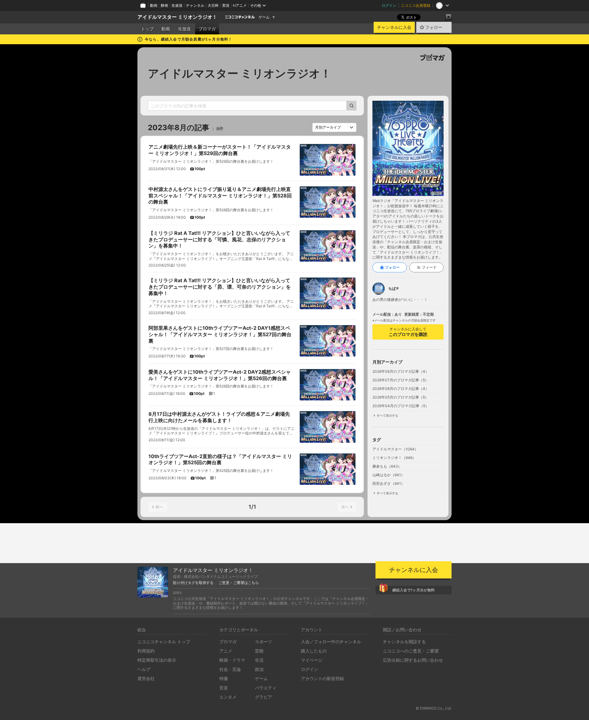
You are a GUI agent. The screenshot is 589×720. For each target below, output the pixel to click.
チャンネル (195, 5)
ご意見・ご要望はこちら (238, 583)
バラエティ (265, 687)
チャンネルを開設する (404, 641)
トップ (147, 28)
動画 (153, 5)
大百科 (213, 5)
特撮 (223, 678)
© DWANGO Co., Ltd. (434, 708)
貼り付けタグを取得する (193, 583)
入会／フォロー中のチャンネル (331, 641)
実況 (225, 5)
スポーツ (263, 641)
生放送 (177, 5)
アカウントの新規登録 (322, 678)
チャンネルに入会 (394, 27)
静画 (164, 5)
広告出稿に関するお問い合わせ (413, 660)
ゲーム (264, 17)
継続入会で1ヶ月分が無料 (413, 590)
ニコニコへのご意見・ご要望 (411, 650)
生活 (259, 660)
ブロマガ (207, 28)
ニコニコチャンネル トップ (163, 641)
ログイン (389, 5)
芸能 (259, 650)
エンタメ (228, 696)
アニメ (225, 650)
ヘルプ (143, 669)
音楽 (223, 687)
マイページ (311, 660)
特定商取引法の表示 (156, 660)
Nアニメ (240, 5)
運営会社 (146, 678)
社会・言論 (230, 669)
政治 (259, 669)
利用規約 (146, 650)
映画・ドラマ (232, 660)
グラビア (263, 696)
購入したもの (314, 650)
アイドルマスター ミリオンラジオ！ (177, 17)
